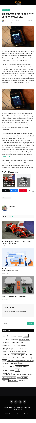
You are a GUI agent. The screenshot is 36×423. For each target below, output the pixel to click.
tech (17, 370)
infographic (5, 351)
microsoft (28, 357)
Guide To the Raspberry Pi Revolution (14, 296)
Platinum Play (6, 156)
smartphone (13, 363)
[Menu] (3, 3)
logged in (13, 311)
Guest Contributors (23, 407)
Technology (5, 9)
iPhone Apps (20, 358)
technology (9, 373)
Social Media (8, 366)
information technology (21, 351)
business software (24, 339)
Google (13, 348)
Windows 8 (22, 380)
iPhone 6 (11, 357)
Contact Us (18, 409)
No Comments (6, 23)
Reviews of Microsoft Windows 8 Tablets (24, 360)
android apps (13, 336)
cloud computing (17, 342)
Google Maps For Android (22, 348)
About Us (12, 407)
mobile (4, 360)
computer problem (7, 345)
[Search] (33, 3)
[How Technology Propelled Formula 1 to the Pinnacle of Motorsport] (18, 230)
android (5, 336)
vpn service (5, 380)
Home (6, 407)
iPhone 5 (5, 357)
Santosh (9, 20)
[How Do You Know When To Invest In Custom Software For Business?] (18, 257)
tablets (12, 370)
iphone (29, 354)
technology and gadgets (9, 377)
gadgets (6, 348)
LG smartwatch (7, 198)
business (6, 339)
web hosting (13, 380)
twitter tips (24, 377)
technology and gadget (25, 374)
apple (20, 336)
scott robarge (5, 363)
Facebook (24, 345)
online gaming (11, 360)
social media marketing (22, 366)
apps (26, 336)
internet (6, 354)
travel (18, 377)
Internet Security (16, 354)
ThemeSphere (27, 413)
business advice (14, 339)
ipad (23, 354)
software (5, 370)
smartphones (22, 363)
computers (17, 345)
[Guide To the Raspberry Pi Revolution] (18, 285)
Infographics (12, 351)
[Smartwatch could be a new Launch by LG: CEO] (18, 36)
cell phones (6, 342)
